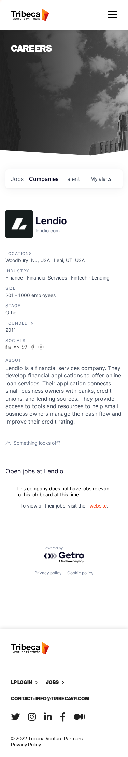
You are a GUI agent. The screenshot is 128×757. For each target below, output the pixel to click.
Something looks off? (37, 443)
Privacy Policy (26, 744)
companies (44, 178)
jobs (17, 178)
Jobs (52, 682)
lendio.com (47, 230)
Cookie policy (80, 572)
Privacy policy (48, 572)
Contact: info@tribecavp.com (50, 698)
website (98, 506)
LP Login (21, 682)
